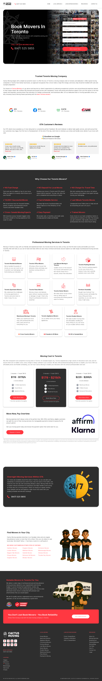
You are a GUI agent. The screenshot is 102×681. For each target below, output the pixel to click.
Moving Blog (92, 644)
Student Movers (44, 650)
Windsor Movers (27, 557)
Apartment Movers (45, 638)
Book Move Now (18, 397)
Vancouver (6, 668)
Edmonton (6, 662)
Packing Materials (94, 642)
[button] (58, 4)
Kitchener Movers (43, 548)
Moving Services (93, 638)
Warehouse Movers (45, 652)
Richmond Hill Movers (29, 555)
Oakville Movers (27, 553)
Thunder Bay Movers (44, 555)
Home (48, 3)
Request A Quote (15, 432)
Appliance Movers (45, 640)
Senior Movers (44, 648)
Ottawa (5, 669)
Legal (90, 652)
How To (91, 648)
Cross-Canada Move (69, 636)
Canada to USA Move (69, 638)
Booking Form (93, 640)
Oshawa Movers (43, 553)
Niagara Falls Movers (13, 553)
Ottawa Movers (11, 555)
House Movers (44, 636)
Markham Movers (28, 550)
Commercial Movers (45, 642)
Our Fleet (91, 646)
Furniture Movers (44, 644)
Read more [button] (8, 151)
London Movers (11, 550)
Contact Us (94, 3)
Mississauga (6, 666)
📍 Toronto (6, 664)
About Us (91, 636)
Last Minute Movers (45, 646)
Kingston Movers (28, 548)
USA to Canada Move (69, 640)
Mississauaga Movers (44, 550)
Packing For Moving (45, 656)
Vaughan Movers (12, 557)
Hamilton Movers (12, 548)
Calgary (5, 660)
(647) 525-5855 (7, 652)
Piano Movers (43, 654)
